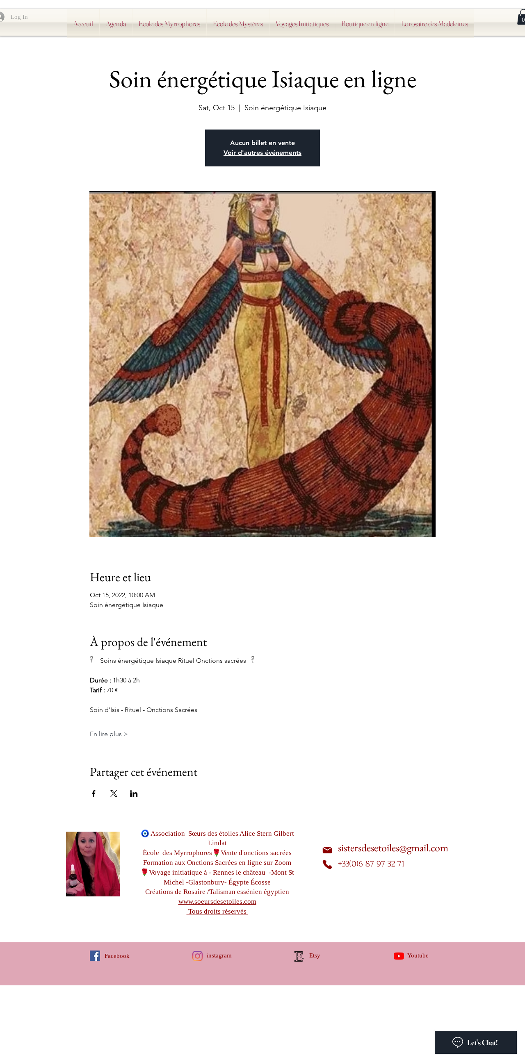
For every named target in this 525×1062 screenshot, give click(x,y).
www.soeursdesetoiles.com (217, 901)
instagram (219, 955)
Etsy (314, 955)
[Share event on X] (114, 793)
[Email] (327, 850)
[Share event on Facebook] (94, 793)
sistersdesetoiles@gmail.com (393, 848)
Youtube (418, 955)
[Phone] (327, 864)
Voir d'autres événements (262, 153)
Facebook (117, 956)
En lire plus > (109, 734)
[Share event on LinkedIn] (134, 793)
